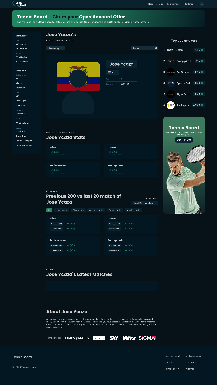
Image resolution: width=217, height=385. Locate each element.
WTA (18, 118)
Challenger (21, 101)
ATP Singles (21, 44)
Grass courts (114, 210)
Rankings (188, 4)
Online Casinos (193, 356)
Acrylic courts (133, 210)
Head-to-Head (155, 4)
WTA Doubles (22, 62)
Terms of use (192, 362)
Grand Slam (21, 136)
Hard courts (61, 210)
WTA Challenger (23, 123)
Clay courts (78, 210)
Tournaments (173, 4)
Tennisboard (50, 41)
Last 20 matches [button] (143, 203)
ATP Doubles (21, 49)
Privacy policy (172, 368)
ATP (17, 96)
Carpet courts (96, 210)
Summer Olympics (24, 140)
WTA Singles (21, 57)
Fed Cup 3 (20, 113)
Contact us (170, 362)
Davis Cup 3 (21, 105)
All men (19, 83)
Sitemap (190, 368)
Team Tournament (24, 145)
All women (20, 88)
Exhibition (20, 131)
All (17, 78)
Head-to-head (172, 356)
